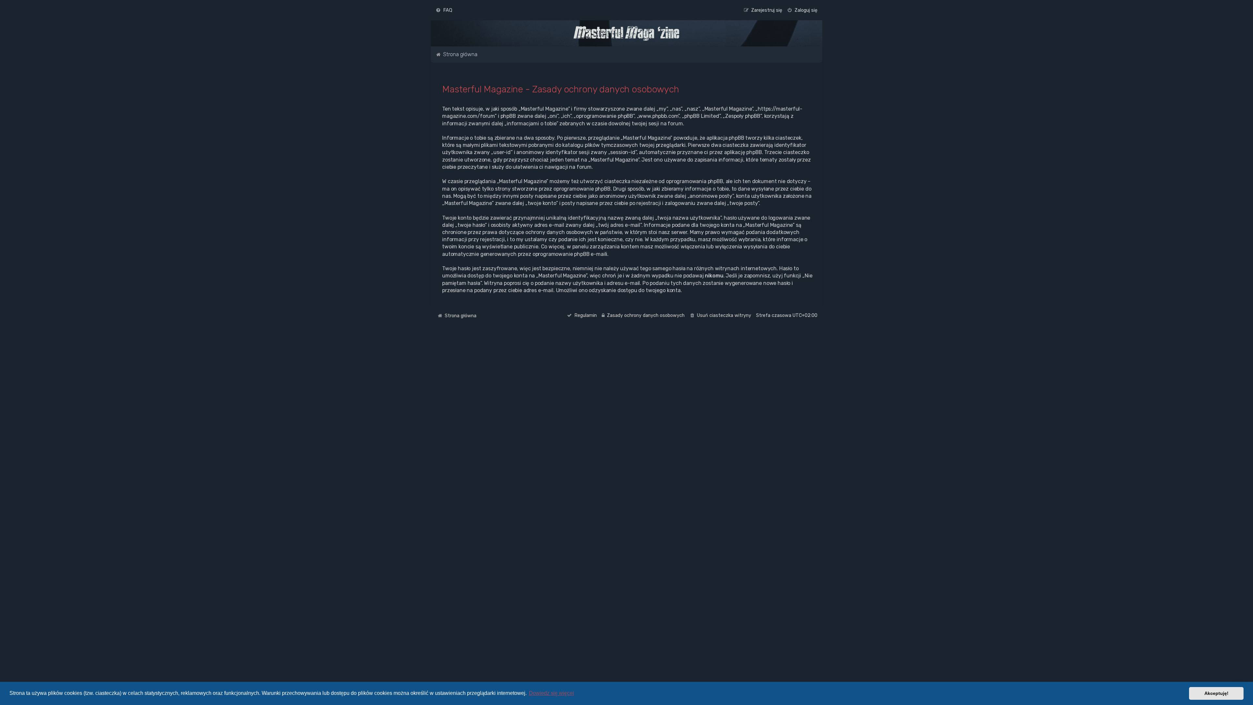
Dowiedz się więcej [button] (551, 693)
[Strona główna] (626, 33)
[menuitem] (444, 10)
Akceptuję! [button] (1216, 693)
